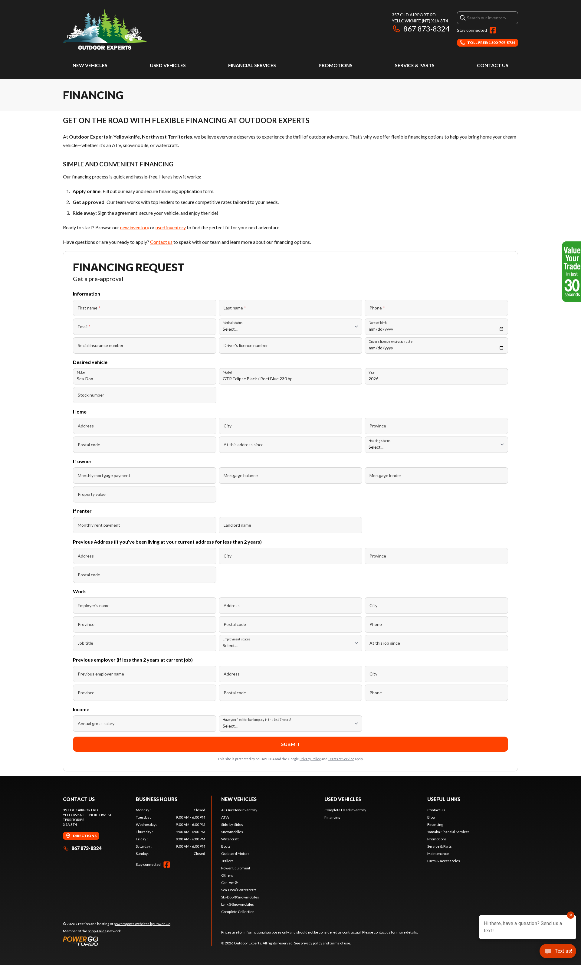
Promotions (336, 65)
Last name (235, 307)
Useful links (443, 799)
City (227, 425)
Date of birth (378, 323)
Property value (92, 494)
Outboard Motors (235, 853)
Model (227, 372)
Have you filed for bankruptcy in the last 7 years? (257, 719)
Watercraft (230, 839)
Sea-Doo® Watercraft (238, 890)
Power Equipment (235, 868)
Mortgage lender (385, 475)
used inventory (171, 227)
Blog (431, 817)
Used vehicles (168, 65)
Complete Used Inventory (345, 810)
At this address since (244, 444)
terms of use (340, 943)
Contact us (161, 242)
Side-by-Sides (232, 824)
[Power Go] (117, 941)
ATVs (225, 817)
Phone (377, 307)
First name (89, 307)
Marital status (232, 323)
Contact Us (492, 65)
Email (84, 326)
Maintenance (438, 853)
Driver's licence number (246, 345)
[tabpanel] (170, 832)
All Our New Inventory (239, 810)
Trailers (227, 861)
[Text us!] (558, 951)
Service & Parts (415, 65)
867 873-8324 (426, 28)
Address (86, 425)
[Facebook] (493, 30)
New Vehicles (90, 65)
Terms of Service (341, 759)
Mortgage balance (241, 475)
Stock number (91, 394)
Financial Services (252, 65)
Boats (226, 846)
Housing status (379, 441)
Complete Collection (237, 911)
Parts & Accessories (443, 861)
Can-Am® (229, 882)
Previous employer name (101, 673)
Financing (332, 817)
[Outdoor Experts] (105, 29)
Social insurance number (100, 345)
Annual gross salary (96, 723)
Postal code (89, 444)
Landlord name (237, 525)
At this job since (384, 643)
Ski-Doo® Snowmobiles (240, 897)
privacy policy (311, 943)
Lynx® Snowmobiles (237, 904)
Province (377, 425)
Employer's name (94, 605)
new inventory (134, 227)
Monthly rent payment (99, 525)
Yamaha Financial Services (448, 831)
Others (227, 875)
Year (372, 372)
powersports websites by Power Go (142, 923)
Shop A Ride (97, 931)
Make (81, 372)
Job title (85, 643)
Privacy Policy (310, 759)
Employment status (237, 639)
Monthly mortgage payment (104, 475)
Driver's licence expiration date (390, 341)
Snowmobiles (232, 831)
